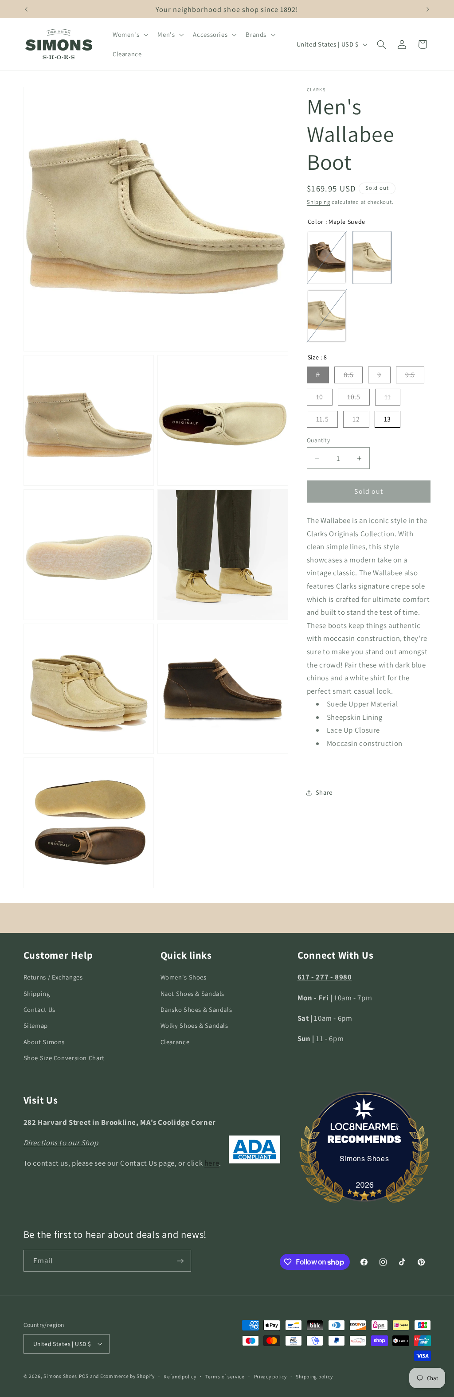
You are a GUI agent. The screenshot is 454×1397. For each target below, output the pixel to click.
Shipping (318, 202)
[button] (129, 34)
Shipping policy (314, 1376)
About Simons (44, 1042)
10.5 (353, 397)
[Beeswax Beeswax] (327, 257)
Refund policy (180, 1376)
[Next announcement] (428, 9)
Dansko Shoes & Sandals (196, 1009)
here (211, 1163)
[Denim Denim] (327, 316)
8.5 (348, 374)
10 (319, 397)
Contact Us (39, 1009)
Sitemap (35, 1025)
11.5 (322, 419)
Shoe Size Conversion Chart (64, 1058)
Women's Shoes (183, 977)
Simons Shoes (364, 1158)
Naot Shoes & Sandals (192, 993)
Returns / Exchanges (53, 977)
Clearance (175, 1042)
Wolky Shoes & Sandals (194, 1025)
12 (356, 419)
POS (84, 1376)
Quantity (318, 440)
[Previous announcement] (26, 9)
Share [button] (324, 792)
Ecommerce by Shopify (127, 1376)
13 (387, 419)
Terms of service (225, 1376)
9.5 (410, 374)
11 (387, 397)
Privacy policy (270, 1376)
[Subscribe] (180, 1261)
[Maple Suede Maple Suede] (372, 257)
